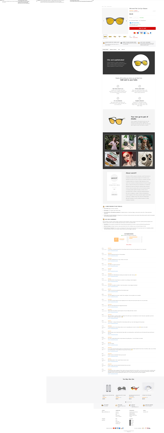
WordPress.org (118, 423)
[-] (133, 18)
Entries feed (117, 421)
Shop (105, 6)
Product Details (105, 49)
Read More (103, 420)
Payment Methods (132, 413)
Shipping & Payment (113, 49)
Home (102, 6)
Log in (116, 420)
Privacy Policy (118, 415)
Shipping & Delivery (132, 414)
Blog (116, 414)
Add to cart (142, 28)
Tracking (130, 416)
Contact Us (117, 413)
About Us (123, 49)
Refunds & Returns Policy (133, 415)
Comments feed (118, 422)
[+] (138, 18)
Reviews (135, 10)
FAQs (119, 49)
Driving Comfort (109, 6)
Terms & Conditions (118, 416)
